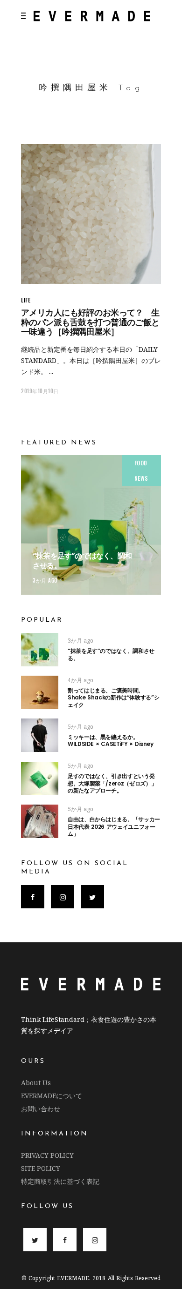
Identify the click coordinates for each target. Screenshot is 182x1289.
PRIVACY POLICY (47, 1155)
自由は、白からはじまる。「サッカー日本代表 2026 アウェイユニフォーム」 (114, 826)
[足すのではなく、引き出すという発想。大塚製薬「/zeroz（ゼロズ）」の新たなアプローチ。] (39, 778)
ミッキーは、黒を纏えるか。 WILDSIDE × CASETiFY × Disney (111, 740)
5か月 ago (80, 727)
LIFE (25, 300)
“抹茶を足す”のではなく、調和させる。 (82, 561)
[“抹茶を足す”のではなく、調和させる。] (91, 525)
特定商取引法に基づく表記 (60, 1181)
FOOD (140, 463)
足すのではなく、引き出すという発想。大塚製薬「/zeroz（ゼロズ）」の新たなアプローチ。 (112, 783)
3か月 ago (45, 580)
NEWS (141, 478)
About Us (36, 1082)
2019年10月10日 (40, 391)
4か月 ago (80, 680)
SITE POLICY (40, 1168)
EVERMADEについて (51, 1095)
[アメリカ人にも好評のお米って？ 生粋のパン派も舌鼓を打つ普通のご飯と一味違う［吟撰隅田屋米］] (91, 214)
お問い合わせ (40, 1108)
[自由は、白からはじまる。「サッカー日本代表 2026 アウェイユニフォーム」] (39, 821)
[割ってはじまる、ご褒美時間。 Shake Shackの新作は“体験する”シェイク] (39, 692)
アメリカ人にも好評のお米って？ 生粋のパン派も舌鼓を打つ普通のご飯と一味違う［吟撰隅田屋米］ (90, 322)
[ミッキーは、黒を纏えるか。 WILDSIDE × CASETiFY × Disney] (39, 735)
